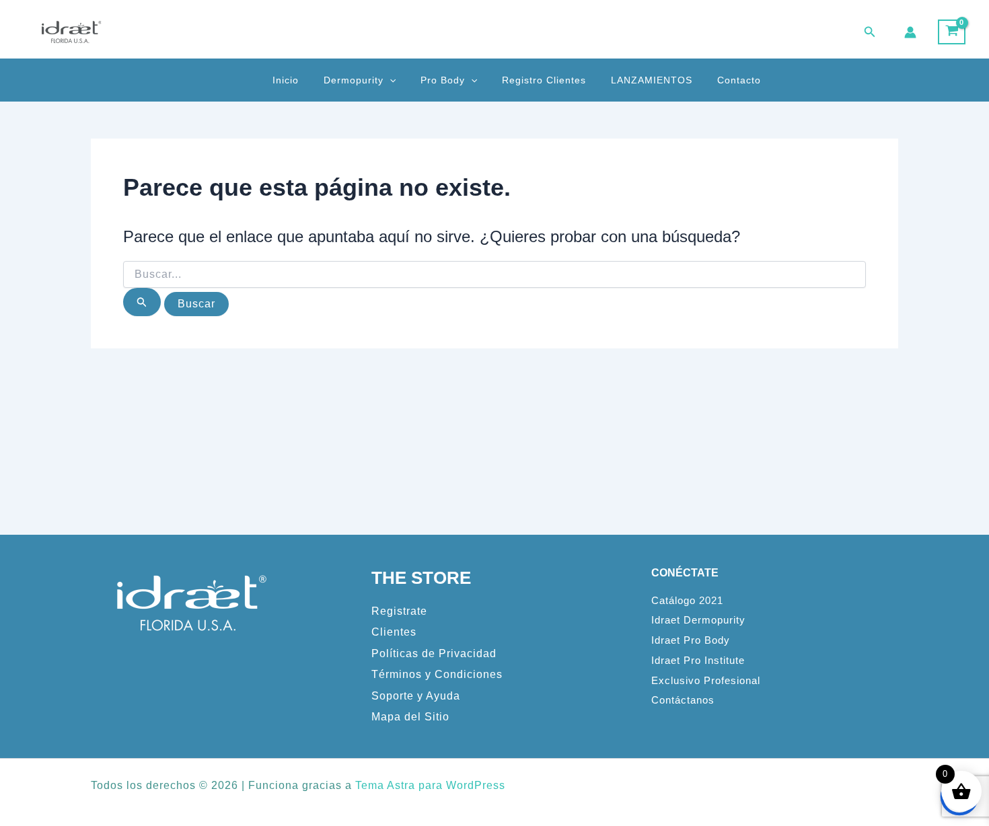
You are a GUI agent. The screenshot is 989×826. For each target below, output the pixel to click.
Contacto (739, 80)
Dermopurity (353, 80)
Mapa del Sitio (410, 716)
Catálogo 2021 (687, 600)
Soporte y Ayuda (415, 696)
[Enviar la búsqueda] (142, 302)
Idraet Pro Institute (698, 660)
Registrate (399, 611)
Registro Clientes (544, 80)
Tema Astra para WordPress (430, 785)
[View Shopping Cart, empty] (951, 32)
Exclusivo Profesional (705, 680)
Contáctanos (683, 700)
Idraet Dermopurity (698, 620)
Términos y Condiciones (437, 674)
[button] (870, 32)
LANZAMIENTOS (651, 80)
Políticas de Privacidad (434, 653)
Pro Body (442, 80)
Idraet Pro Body (690, 640)
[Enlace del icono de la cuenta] (910, 32)
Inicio (285, 80)
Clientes (393, 632)
